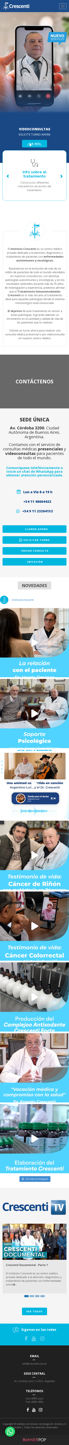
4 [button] (42, 1296)
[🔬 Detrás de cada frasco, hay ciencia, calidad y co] (34, 1138)
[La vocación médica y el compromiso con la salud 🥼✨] (34, 1067)
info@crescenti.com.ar (34, 1363)
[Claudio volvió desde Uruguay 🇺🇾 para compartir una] (34, 855)
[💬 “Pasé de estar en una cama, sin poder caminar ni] (34, 926)
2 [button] (31, 1296)
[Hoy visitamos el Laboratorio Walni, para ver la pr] (34, 997)
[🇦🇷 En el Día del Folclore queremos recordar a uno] (34, 784)
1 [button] (26, 1296)
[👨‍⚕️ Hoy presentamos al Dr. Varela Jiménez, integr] (34, 642)
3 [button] (37, 1296)
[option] (34, 1258)
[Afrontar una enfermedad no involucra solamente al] (34, 713)
